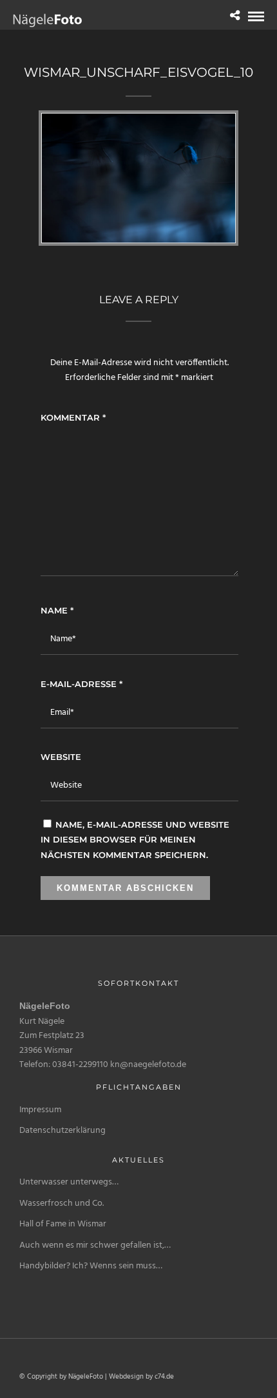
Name (57, 610)
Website (61, 757)
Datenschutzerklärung (62, 1130)
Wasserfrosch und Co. (61, 1203)
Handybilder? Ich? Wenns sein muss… (90, 1266)
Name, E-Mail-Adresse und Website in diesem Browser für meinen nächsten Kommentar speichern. (135, 839)
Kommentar (73, 417)
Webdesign (126, 1377)
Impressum (40, 1110)
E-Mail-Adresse (81, 684)
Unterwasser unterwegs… (69, 1182)
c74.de (164, 1377)
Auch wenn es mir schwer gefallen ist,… (95, 1245)
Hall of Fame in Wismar (62, 1224)
